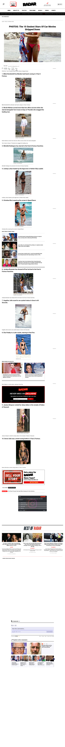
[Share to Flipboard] (13, 68)
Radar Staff (5, 65)
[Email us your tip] (13, 6)
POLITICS (24, 10)
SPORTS (54, 10)
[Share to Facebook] (5, 68)
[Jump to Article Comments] (2, 68)
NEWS (9, 10)
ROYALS (40, 10)
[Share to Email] (17, 68)
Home (3, 21)
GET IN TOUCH (34, 482)
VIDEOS (47, 10)
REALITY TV (16, 10)
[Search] (3, 4)
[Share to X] (9, 68)
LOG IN (60, 4)
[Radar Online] (29, 4)
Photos (6, 21)
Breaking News (11, 21)
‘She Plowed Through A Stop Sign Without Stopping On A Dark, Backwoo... (21, 491)
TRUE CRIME (32, 10)
